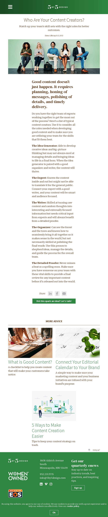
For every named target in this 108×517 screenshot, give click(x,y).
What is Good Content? (30, 362)
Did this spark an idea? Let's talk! (54, 301)
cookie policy (73, 506)
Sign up (78, 487)
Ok (54, 512)
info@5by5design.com (53, 477)
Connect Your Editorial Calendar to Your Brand (78, 364)
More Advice (54, 321)
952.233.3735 (47, 474)
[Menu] (10, 7)
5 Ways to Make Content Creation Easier (48, 430)
